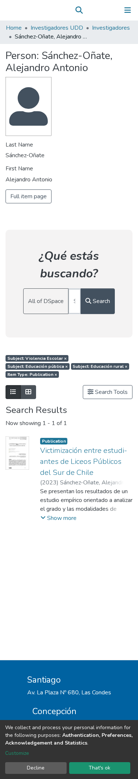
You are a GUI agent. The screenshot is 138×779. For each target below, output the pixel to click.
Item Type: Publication (32, 374)
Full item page (28, 196)
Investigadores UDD (57, 28)
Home (14, 28)
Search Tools (110, 392)
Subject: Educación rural (99, 366)
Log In (104, 10)
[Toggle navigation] (127, 10)
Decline (36, 767)
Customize (17, 753)
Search (100, 301)
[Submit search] (79, 10)
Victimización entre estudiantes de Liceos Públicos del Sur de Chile (83, 461)
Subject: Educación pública (37, 366)
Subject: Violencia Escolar (37, 358)
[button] (89, 10)
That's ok (99, 767)
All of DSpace (46, 301)
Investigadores (111, 28)
